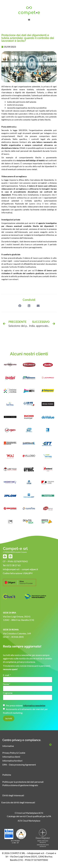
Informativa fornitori (12, 760)
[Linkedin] (10, 556)
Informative (8, 746)
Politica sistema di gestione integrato (20, 785)
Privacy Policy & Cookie (13, 752)
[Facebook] (5, 556)
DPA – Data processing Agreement (19, 764)
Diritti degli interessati (13, 795)
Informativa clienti (11, 756)
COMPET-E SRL (17, 853)
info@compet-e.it (35, 853)
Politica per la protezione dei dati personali (23, 781)
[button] (29, 19)
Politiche (6, 774)
